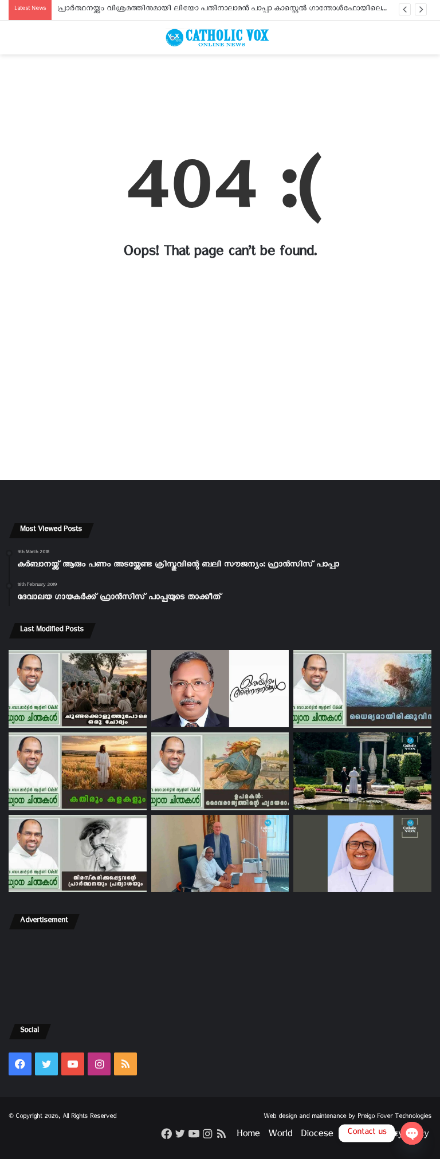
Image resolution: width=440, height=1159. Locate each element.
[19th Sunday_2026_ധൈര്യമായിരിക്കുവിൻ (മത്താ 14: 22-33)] (362, 689)
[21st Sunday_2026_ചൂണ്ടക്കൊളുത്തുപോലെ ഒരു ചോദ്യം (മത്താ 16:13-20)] (78, 689)
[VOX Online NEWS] (220, 37)
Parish (353, 1136)
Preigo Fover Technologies (394, 1117)
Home (248, 1136)
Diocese (317, 1136)
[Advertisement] (220, 99)
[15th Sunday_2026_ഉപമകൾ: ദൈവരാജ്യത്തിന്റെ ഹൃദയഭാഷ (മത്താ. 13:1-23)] (220, 771)
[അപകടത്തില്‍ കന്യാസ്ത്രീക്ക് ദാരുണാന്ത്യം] (362, 853)
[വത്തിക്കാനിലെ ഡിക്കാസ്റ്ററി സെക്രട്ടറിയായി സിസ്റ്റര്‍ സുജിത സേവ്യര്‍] (220, 853)
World (280, 1136)
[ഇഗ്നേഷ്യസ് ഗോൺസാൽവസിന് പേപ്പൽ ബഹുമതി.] (220, 688)
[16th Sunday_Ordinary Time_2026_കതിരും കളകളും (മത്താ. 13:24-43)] (78, 771)
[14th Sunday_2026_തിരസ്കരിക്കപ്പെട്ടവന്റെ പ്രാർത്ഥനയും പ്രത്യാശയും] (78, 854)
